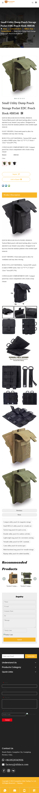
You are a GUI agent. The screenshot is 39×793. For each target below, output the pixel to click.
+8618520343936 (14, 760)
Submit (19, 640)
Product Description (12, 195)
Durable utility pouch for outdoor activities (16, 534)
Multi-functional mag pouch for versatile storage (18, 549)
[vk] (13, 771)
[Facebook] (4, 771)
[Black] (14, 164)
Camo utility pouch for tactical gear (14, 546)
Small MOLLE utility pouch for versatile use (17, 526)
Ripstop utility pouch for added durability (16, 553)
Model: (4, 155)
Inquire (15, 174)
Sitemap (19, 783)
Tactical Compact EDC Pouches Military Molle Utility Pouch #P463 (26, 586)
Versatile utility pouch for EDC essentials (16, 542)
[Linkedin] (8, 771)
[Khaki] (10, 164)
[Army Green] (4, 164)
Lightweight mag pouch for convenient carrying (18, 538)
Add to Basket (15, 179)
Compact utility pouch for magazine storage (17, 522)
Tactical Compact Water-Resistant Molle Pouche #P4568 (12, 586)
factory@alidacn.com (17, 764)
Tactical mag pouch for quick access (14, 530)
